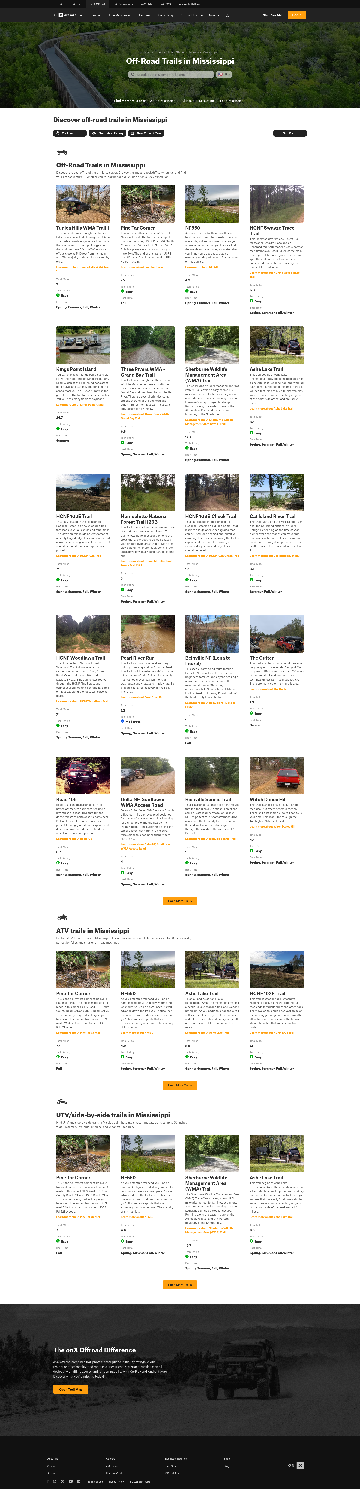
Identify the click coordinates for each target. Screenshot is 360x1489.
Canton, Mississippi (162, 100)
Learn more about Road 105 (83, 822)
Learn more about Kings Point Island (83, 394)
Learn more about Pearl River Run (148, 680)
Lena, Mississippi (232, 100)
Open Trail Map (70, 1389)
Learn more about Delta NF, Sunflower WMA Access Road (148, 822)
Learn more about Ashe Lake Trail (277, 394)
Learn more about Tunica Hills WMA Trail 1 (83, 250)
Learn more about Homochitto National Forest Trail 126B (148, 539)
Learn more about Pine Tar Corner (148, 250)
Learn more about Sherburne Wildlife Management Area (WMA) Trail (212, 394)
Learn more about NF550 (212, 250)
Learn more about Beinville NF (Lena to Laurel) (212, 680)
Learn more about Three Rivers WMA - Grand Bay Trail (148, 394)
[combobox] (174, 74)
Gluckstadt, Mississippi (198, 100)
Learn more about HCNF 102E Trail (83, 539)
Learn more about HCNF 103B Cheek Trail (212, 539)
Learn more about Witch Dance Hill (277, 822)
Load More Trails (180, 901)
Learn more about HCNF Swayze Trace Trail (277, 250)
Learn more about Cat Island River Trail (277, 539)
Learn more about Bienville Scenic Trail (212, 822)
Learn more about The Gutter (277, 680)
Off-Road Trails (153, 52)
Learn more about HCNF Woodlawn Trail (83, 680)
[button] (70, 133)
